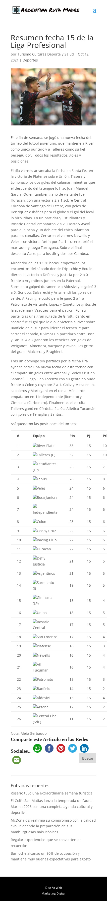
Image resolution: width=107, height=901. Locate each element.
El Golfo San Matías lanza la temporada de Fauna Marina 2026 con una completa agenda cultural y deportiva (52, 806)
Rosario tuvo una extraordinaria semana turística (52, 793)
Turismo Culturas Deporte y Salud (45, 54)
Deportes (30, 60)
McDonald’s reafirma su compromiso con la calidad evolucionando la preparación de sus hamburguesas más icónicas (53, 826)
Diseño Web (53, 888)
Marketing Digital (53, 893)
